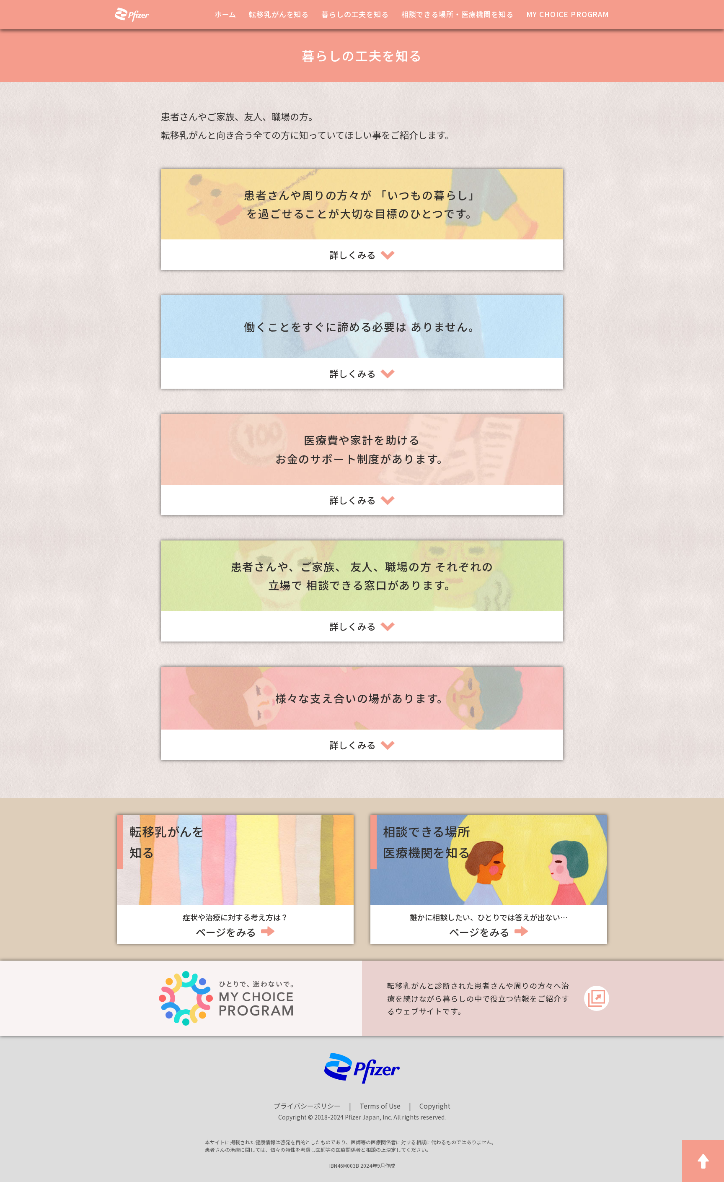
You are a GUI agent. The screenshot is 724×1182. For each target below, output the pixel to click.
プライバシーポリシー (307, 1106)
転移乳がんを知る (279, 14)
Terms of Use (380, 1106)
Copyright (434, 1106)
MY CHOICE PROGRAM (567, 14)
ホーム (226, 14)
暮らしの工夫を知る (355, 14)
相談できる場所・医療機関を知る (457, 14)
